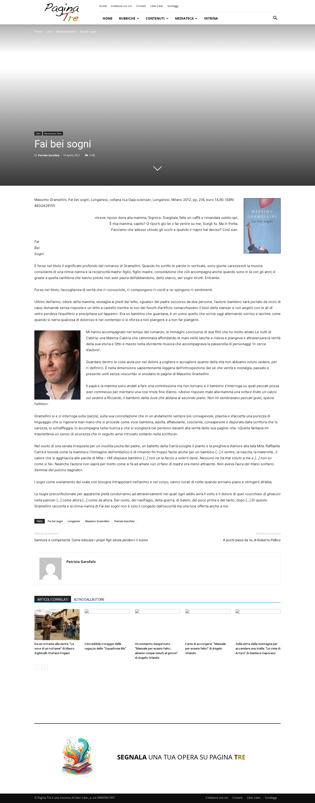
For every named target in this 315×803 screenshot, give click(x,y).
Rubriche (127, 18)
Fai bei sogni (55, 521)
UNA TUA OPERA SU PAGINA (181, 757)
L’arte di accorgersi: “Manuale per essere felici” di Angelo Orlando (205, 648)
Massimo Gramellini (97, 521)
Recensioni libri (66, 31)
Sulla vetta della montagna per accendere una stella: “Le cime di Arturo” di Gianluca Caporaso (257, 648)
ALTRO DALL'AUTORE (89, 599)
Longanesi (74, 521)
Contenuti (155, 18)
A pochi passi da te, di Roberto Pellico (252, 540)
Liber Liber (156, 6)
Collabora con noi (121, 6)
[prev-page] (37, 667)
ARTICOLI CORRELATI (52, 599)
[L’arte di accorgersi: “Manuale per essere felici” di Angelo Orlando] (207, 624)
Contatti (141, 6)
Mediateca (184, 18)
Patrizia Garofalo (48, 155)
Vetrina (211, 18)
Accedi (103, 6)
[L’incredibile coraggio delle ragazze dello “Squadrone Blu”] (107, 624)
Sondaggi (172, 6)
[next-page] (45, 667)
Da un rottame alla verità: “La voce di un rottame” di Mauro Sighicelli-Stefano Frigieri (54, 648)
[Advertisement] (157, 701)
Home (108, 18)
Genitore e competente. (91, 540)
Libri (49, 31)
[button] (275, 18)
